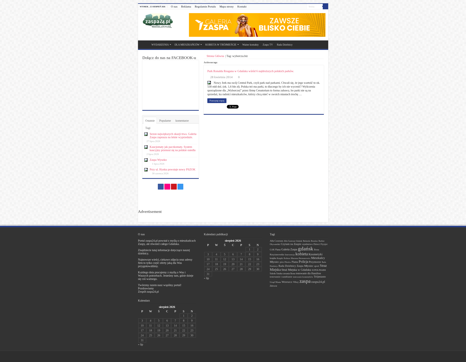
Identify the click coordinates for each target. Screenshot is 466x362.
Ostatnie (150, 120)
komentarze (182, 120)
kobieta (301, 254)
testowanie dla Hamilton (308, 273)
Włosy (296, 282)
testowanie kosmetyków (303, 277)
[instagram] (303, 7)
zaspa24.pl (318, 282)
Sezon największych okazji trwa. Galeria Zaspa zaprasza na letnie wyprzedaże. (173, 135)
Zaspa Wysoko (158, 159)
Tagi (147, 127)
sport (316, 266)
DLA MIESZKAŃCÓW (187, 44)
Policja (303, 261)
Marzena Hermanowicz (300, 258)
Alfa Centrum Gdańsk (293, 241)
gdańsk (305, 248)
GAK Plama (275, 249)
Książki (280, 258)
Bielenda (306, 241)
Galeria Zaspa (289, 249)
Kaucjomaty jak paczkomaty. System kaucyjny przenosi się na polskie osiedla (173, 148)
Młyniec (274, 261)
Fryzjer (324, 244)
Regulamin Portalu (205, 6)
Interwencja (290, 254)
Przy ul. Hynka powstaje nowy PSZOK (173, 169)
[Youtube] (300, 7)
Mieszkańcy (318, 257)
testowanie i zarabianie (281, 277)
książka (273, 258)
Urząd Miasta (275, 282)
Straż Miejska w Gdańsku (296, 270)
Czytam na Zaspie (291, 244)
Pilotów (288, 262)
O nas (174, 6)
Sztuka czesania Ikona (285, 273)
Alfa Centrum (276, 241)
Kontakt (241, 6)
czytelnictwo (307, 244)
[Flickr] (296, 7)
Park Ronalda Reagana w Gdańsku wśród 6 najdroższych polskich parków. (250, 71)
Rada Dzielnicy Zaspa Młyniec (296, 265)
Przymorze (315, 261)
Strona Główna (215, 56)
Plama (295, 262)
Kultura (287, 258)
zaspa (305, 281)
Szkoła (273, 273)
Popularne (165, 120)
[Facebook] (293, 7)
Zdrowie (273, 286)
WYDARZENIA (160, 44)
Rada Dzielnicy (285, 44)
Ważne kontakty (250, 44)
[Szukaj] (325, 6)
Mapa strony (227, 6)
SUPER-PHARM (319, 270)
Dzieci (316, 244)
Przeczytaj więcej (217, 100)
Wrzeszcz (287, 281)
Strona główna (144, 44)
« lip (140, 344)
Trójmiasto (320, 276)
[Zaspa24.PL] (158, 20)
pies (282, 262)
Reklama (186, 6)
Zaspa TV (268, 44)
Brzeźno (314, 241)
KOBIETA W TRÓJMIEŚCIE (220, 44)
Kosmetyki (316, 254)
